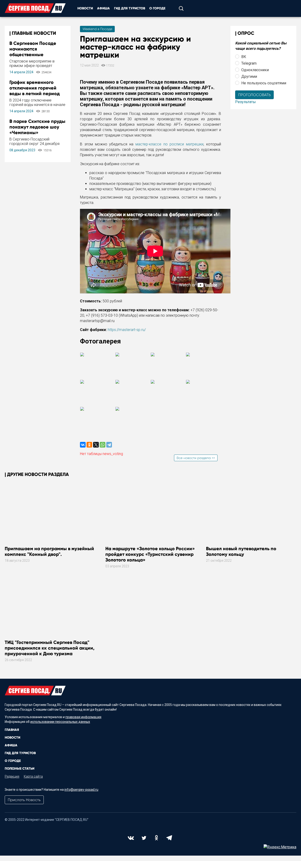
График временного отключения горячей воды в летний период (34, 87)
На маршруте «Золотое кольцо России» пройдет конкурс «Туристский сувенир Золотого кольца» (150, 554)
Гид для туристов (129, 8)
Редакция (12, 776)
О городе (157, 8)
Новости (85, 8)
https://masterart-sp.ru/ (127, 329)
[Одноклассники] (89, 445)
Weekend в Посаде (97, 29)
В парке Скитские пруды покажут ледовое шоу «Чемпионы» (37, 126)
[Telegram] (109, 445)
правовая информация (83, 717)
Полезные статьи (19, 769)
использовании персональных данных (60, 722)
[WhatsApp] (102, 445)
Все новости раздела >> (196, 458)
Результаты (245, 102)
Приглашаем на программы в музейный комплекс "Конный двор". (49, 551)
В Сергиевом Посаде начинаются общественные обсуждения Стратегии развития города (35, 54)
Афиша (103, 8)
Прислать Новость (24, 800)
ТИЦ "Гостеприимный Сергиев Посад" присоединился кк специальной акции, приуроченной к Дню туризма (50, 647)
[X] (96, 445)
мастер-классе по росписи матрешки (169, 144)
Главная (12, 730)
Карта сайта (33, 776)
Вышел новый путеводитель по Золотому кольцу (241, 551)
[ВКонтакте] (83, 445)
